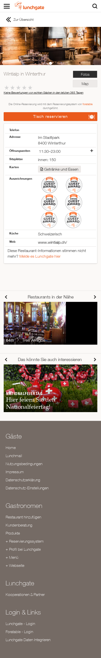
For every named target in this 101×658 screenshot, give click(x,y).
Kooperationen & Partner (25, 594)
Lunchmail (14, 455)
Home (11, 447)
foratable (88, 104)
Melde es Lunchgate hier (40, 256)
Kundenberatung (19, 525)
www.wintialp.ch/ (52, 242)
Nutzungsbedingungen (24, 463)
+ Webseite (15, 565)
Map (85, 84)
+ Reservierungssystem (25, 541)
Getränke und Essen (61, 169)
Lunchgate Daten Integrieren (28, 639)
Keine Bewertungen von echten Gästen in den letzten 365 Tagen (43, 92)
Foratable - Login (19, 631)
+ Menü (12, 557)
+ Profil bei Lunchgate (23, 549)
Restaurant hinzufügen (23, 517)
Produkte (13, 533)
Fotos (85, 74)
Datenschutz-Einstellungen (27, 488)
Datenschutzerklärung (23, 480)
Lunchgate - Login (20, 623)
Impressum (15, 472)
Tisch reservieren (50, 116)
